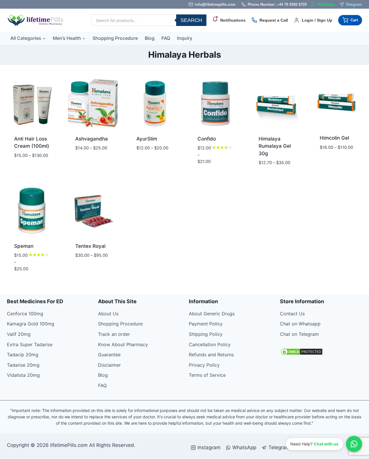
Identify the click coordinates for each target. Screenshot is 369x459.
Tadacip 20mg (22, 354)
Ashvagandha (91, 139)
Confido (206, 139)
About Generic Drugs (212, 313)
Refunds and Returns (211, 354)
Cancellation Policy (210, 344)
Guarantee (109, 354)
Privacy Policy (204, 365)
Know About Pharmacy (123, 344)
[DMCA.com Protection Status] (321, 351)
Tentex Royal (90, 246)
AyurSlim (146, 139)
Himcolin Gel (334, 138)
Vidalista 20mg (23, 375)
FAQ (165, 38)
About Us (108, 313)
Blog (150, 38)
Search (191, 20)
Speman (23, 246)
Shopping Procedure (115, 38)
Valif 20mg (19, 334)
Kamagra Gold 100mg (30, 324)
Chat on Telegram (299, 334)
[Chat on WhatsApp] (354, 444)
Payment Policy (206, 324)
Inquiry (184, 38)
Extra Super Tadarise (29, 344)
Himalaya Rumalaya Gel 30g (275, 146)
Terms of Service (207, 375)
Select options (24, 168)
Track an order (114, 334)
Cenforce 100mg (25, 313)
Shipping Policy (206, 334)
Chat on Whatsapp (300, 324)
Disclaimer (109, 365)
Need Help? (314, 443)
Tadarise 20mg (23, 365)
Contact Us (292, 313)
